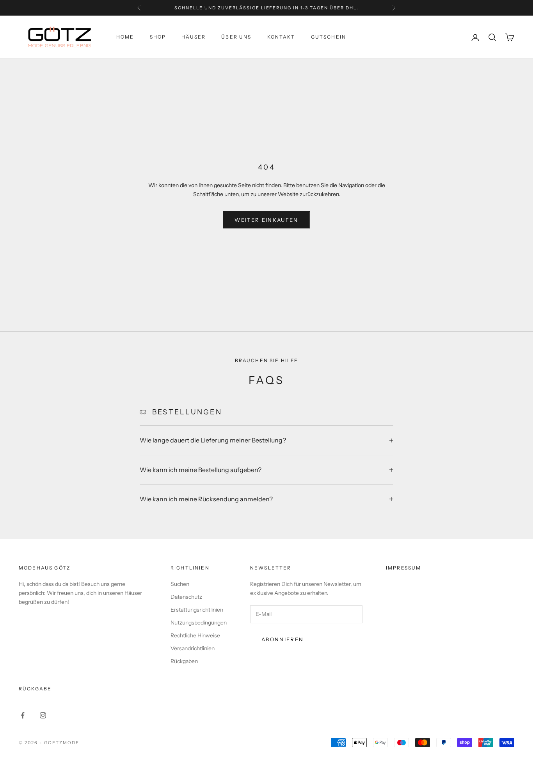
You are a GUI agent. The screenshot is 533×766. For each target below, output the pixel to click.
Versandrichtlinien (193, 648)
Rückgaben (184, 661)
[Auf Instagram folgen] (43, 715)
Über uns (236, 37)
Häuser (193, 37)
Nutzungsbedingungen (199, 622)
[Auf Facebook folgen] (23, 715)
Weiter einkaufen (266, 220)
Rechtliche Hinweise (195, 635)
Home (125, 37)
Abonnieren (282, 639)
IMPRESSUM (403, 568)
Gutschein (328, 37)
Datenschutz (186, 596)
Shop (158, 37)
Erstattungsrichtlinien (197, 609)
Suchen (180, 583)
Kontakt (281, 37)
